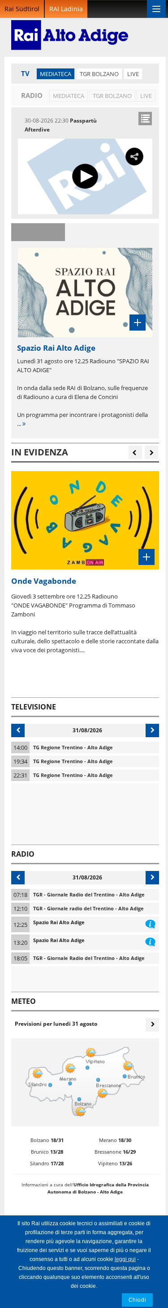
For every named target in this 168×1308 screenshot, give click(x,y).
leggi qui (125, 1259)
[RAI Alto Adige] (69, 29)
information (150, 922)
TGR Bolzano (99, 74)
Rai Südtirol (21, 8)
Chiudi (137, 1300)
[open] (145, 118)
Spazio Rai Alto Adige (59, 922)
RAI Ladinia (66, 8)
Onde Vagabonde (43, 581)
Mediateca (55, 74)
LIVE (133, 74)
